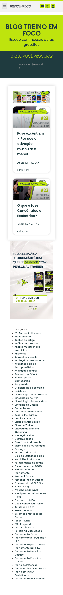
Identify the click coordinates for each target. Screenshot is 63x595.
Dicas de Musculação (27, 421)
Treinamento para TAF (28, 548)
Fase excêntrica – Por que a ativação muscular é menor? (30, 143)
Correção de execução (28, 411)
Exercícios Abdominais (28, 442)
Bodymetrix (21, 384)
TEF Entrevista (23, 520)
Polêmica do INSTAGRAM (29, 483)
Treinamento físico (26, 534)
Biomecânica (22, 381)
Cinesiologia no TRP (26, 398)
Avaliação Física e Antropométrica (25, 365)
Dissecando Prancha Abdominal (27, 430)
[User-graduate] (53, 6)
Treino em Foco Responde (30, 578)
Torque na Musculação (28, 531)
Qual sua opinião (25, 500)
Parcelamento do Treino (29, 462)
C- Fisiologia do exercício (30, 387)
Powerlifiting (22, 486)
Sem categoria (23, 510)
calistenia (20, 391)
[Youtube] (42, 6)
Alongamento (23, 336)
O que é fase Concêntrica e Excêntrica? (29, 210)
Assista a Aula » (28, 163)
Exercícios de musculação (30, 445)
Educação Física (24, 435)
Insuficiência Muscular (28, 459)
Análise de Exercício (26, 343)
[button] (4, 6)
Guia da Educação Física (29, 456)
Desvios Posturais (25, 418)
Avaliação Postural (26, 370)
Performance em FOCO (28, 466)
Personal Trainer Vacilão (29, 479)
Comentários (22, 408)
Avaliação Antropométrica (30, 360)
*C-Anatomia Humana (28, 333)
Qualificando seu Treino (29, 503)
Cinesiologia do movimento (31, 394)
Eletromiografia (24, 438)
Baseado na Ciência (26, 374)
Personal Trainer (24, 476)
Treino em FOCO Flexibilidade (24, 573)
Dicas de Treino (24, 425)
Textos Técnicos (24, 527)
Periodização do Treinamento (24, 471)
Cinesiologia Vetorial (27, 404)
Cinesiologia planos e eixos (31, 401)
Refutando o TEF (24, 507)
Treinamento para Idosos (30, 544)
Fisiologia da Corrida (27, 452)
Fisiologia (20, 449)
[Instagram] (47, 6)
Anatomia (20, 353)
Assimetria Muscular (26, 357)
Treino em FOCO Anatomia (30, 568)
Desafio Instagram (26, 415)
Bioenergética (23, 377)
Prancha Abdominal (26, 490)
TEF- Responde (23, 524)
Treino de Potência (26, 565)
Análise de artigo (25, 340)
